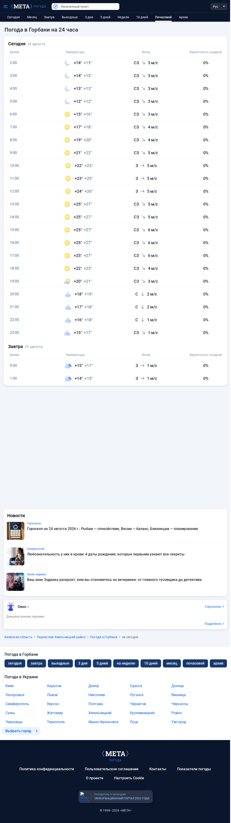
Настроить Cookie (129, 778)
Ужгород (178, 722)
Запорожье (14, 695)
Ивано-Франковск (103, 722)
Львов (52, 695)
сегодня (15, 663)
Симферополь (17, 704)
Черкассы (179, 704)
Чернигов (138, 704)
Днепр (93, 686)
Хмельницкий (99, 713)
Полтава (95, 704)
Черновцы (14, 722)
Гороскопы (213, 606)
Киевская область (18, 637)
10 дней (142, 17)
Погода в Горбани (103, 637)
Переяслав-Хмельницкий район (61, 637)
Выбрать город (18, 731)
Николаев (96, 695)
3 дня (89, 17)
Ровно (176, 713)
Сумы (10, 713)
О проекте (94, 778)
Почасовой (195, 663)
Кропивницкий (142, 713)
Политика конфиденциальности (46, 769)
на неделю (126, 663)
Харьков (54, 686)
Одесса (136, 686)
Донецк (177, 686)
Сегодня (13, 17)
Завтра (49, 17)
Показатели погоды (194, 769)
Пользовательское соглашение (112, 769)
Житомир (55, 713)
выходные (70, 17)
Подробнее (213, 624)
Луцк (134, 722)
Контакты (157, 769)
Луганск (137, 695)
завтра (36, 663)
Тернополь (56, 722)
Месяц (32, 17)
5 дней (105, 17)
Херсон (53, 704)
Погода (40, 6)
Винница (178, 695)
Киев (9, 686)
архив (183, 17)
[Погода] (115, 753)
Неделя (123, 17)
